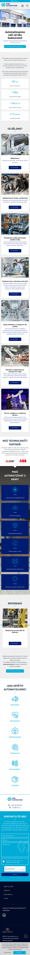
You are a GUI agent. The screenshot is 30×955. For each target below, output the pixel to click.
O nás (6, 898)
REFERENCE (8, 894)
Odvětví (7, 890)
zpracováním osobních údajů (12, 862)
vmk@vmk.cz (16, 1)
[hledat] (27, 5)
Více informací (7, 952)
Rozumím (19, 952)
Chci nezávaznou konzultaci (14, 46)
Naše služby (8, 886)
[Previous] (1, 625)
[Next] (29, 625)
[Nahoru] (26, 936)
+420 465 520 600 (16, 805)
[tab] (11, 652)
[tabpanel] (15, 628)
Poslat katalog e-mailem (14, 671)
